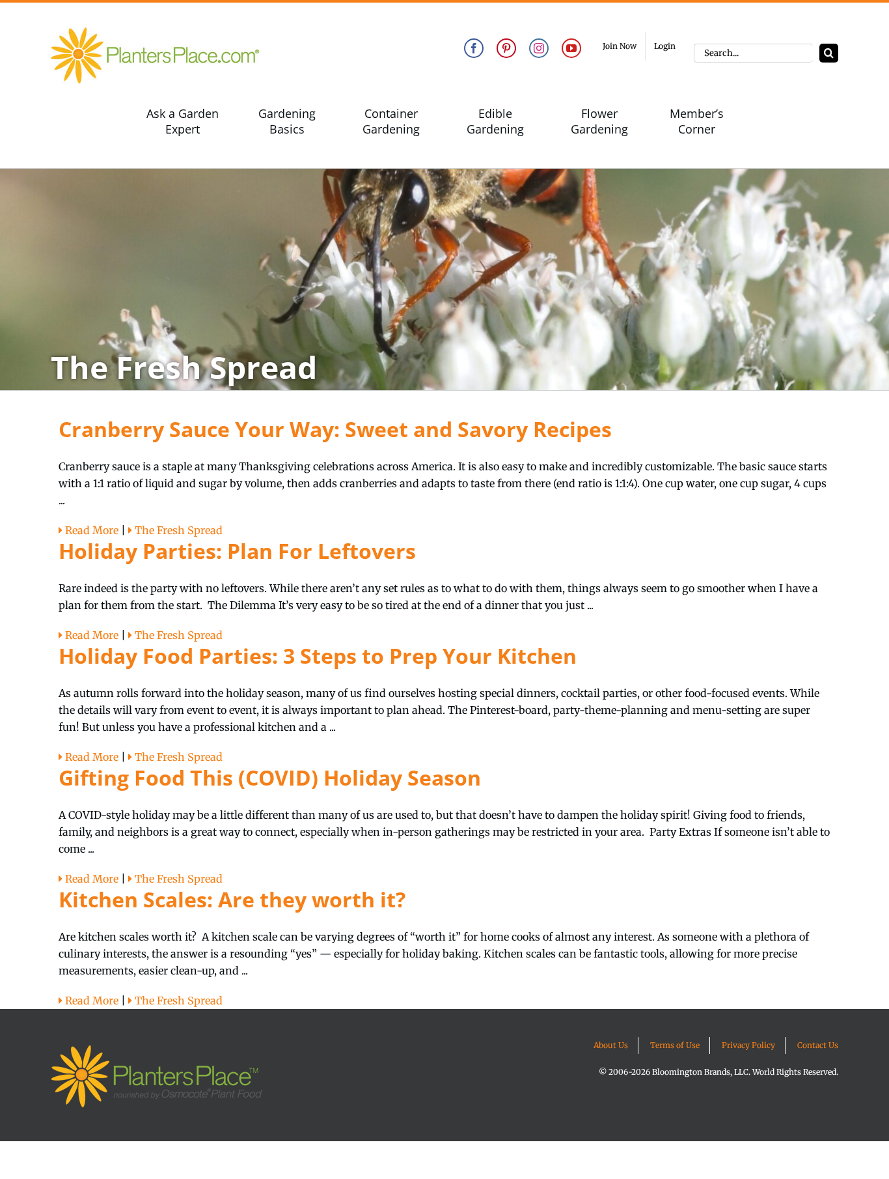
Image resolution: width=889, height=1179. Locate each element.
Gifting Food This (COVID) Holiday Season (270, 777)
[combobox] (753, 53)
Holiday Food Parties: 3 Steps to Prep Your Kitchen (318, 656)
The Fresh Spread (177, 530)
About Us (611, 1045)
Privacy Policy (748, 1045)
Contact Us (817, 1045)
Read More (90, 530)
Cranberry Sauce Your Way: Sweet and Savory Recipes (335, 429)
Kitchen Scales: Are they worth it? (232, 899)
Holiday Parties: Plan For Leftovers (237, 551)
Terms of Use (675, 1045)
